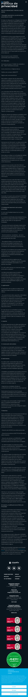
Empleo (17, 574)
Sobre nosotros (8, 574)
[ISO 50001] (14, 646)
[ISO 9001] (14, 620)
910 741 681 (14, 602)
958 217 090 (14, 589)
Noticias (6, 576)
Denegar (14, 690)
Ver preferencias (14, 693)
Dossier (17, 578)
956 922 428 (14, 591)
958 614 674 (14, 612)
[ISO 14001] (14, 629)
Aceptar (14, 686)
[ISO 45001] (14, 637)
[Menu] (26, 2)
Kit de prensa (7, 578)
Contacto (17, 576)
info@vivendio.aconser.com (14, 592)
